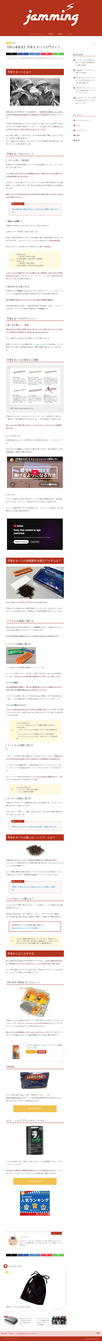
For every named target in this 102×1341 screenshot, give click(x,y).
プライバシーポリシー (11, 1338)
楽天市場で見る (35, 1109)
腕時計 (60, 34)
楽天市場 (42, 1052)
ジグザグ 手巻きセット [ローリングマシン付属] (44, 1045)
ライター (44, 602)
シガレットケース (41, 344)
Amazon (31, 1052)
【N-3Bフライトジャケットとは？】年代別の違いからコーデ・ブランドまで (86, 90)
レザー (78, 125)
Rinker (35, 1046)
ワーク (70, 34)
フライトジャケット (36, 34)
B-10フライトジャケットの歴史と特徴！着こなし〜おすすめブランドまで (85, 100)
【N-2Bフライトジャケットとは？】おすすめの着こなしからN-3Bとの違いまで (86, 80)
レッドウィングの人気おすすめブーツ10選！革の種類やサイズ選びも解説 (85, 62)
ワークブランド (81, 130)
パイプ (55, 112)
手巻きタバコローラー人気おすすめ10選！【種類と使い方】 (34, 827)
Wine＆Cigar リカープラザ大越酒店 (25, 928)
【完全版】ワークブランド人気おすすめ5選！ (85, 71)
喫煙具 (51, 34)
